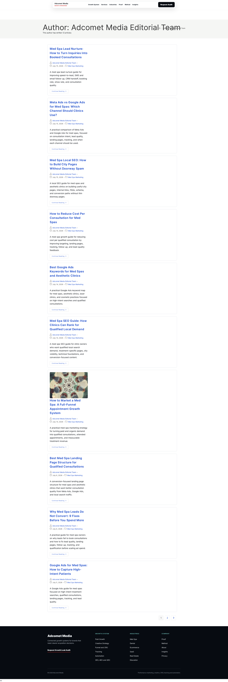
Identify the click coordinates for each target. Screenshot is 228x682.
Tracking (98, 652)
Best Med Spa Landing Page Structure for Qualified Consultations (67, 462)
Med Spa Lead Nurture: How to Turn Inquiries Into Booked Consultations (69, 53)
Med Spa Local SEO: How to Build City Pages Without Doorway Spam (68, 164)
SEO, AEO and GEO (102, 660)
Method (127, 4)
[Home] (159, 28)
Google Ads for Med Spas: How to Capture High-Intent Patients (68, 569)
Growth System (93, 4)
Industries (113, 4)
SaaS (132, 652)
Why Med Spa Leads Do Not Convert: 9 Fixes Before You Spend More (67, 516)
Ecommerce (134, 648)
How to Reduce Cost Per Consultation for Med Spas (67, 218)
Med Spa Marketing (75, 66)
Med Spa (133, 639)
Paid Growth (100, 639)
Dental (132, 643)
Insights (135, 4)
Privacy (164, 656)
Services (104, 4)
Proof (121, 4)
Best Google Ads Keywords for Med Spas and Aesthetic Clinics (67, 271)
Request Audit (166, 5)
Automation (99, 656)
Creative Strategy (102, 643)
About (164, 648)
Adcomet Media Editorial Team (174, 28)
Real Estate (134, 656)
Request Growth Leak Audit (59, 650)
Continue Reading (60, 91)
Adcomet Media (60, 636)
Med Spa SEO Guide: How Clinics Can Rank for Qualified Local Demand (68, 325)
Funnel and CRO (101, 648)
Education (134, 660)
